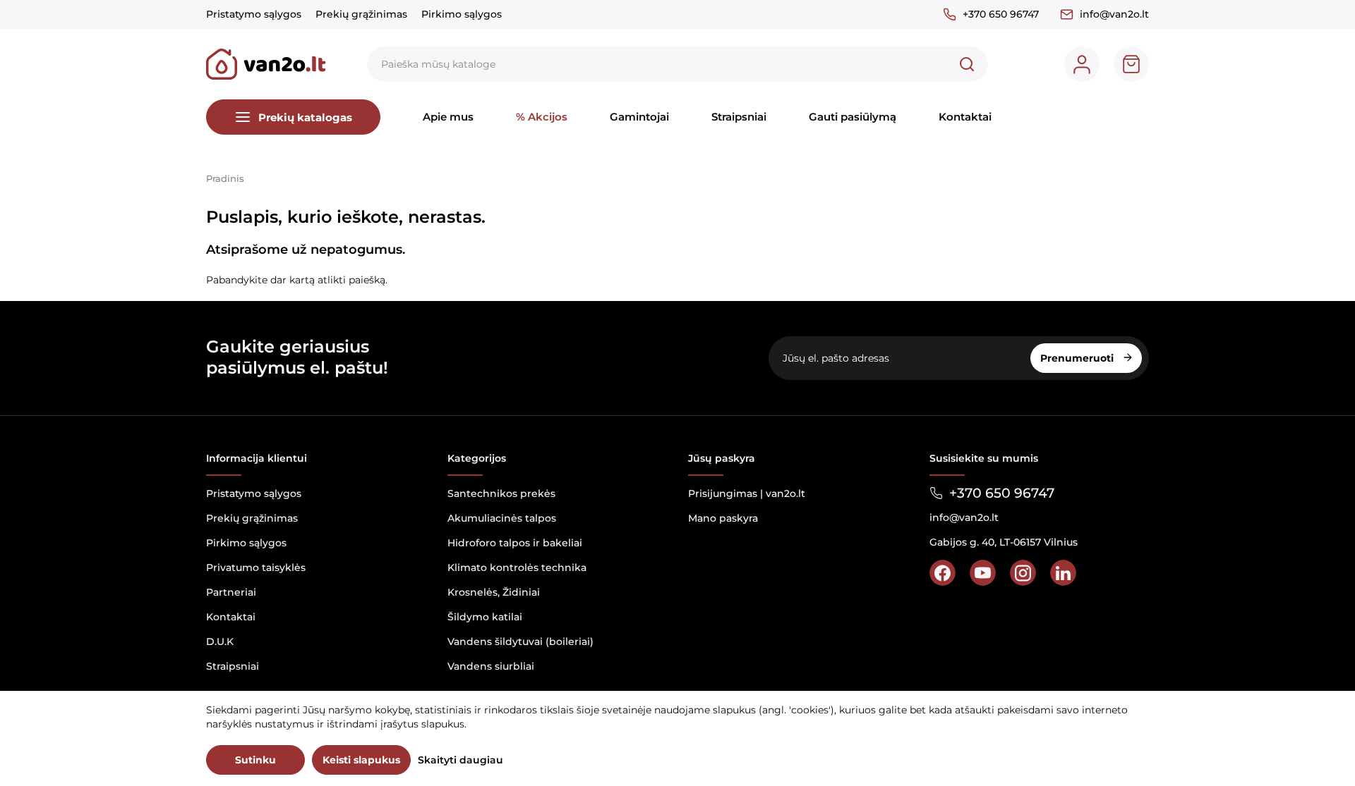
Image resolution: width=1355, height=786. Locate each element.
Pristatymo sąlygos (253, 14)
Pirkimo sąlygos (461, 14)
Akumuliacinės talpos (501, 518)
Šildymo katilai (484, 616)
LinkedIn (1063, 573)
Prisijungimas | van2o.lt (746, 493)
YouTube (983, 573)
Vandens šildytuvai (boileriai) (520, 641)
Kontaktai (965, 116)
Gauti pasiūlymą (852, 116)
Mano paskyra (723, 518)
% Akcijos (541, 116)
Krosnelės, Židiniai (493, 592)
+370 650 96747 (1001, 14)
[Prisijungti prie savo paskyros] (1082, 64)
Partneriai (231, 592)
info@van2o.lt (1114, 14)
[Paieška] (967, 64)
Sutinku (255, 760)
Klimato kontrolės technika (516, 567)
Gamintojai (639, 116)
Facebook (942, 573)
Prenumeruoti (1078, 358)
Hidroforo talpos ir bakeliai (514, 542)
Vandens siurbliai (490, 666)
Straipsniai (738, 116)
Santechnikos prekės (501, 493)
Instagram (1023, 573)
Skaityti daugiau (460, 760)
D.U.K (220, 641)
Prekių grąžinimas (361, 14)
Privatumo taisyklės (256, 567)
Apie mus (448, 116)
